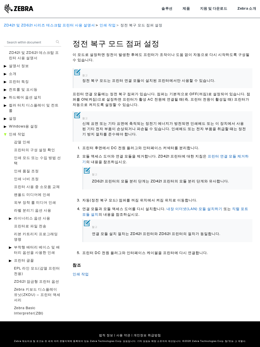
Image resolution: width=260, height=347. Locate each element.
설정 (13, 118)
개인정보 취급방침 (147, 335)
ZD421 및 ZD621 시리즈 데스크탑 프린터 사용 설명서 (49, 25)
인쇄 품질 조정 (26, 171)
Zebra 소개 (246, 8)
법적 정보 (106, 335)
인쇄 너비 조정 (26, 179)
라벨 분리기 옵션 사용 (32, 210)
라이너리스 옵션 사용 (32, 218)
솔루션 (166, 8)
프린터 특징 (19, 82)
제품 (186, 8)
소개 (13, 74)
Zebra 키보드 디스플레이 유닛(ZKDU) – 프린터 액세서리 (37, 295)
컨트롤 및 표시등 (23, 89)
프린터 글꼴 (24, 260)
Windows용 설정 (23, 126)
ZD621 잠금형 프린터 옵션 (36, 281)
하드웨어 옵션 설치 (25, 97)
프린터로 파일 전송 (30, 226)
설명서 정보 (19, 66)
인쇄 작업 (108, 25)
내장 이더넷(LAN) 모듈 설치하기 (194, 209)
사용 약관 (123, 335)
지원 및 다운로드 (213, 8)
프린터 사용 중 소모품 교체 (37, 187)
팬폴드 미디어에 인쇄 (32, 195)
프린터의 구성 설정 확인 (34, 150)
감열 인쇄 (22, 142)
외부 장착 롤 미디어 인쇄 (35, 202)
